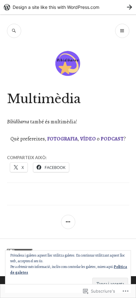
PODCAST (112, 138)
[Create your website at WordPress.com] (68, 7)
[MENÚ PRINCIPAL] (122, 31)
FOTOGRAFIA (62, 138)
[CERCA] (14, 31)
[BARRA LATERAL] (68, 222)
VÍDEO (88, 138)
